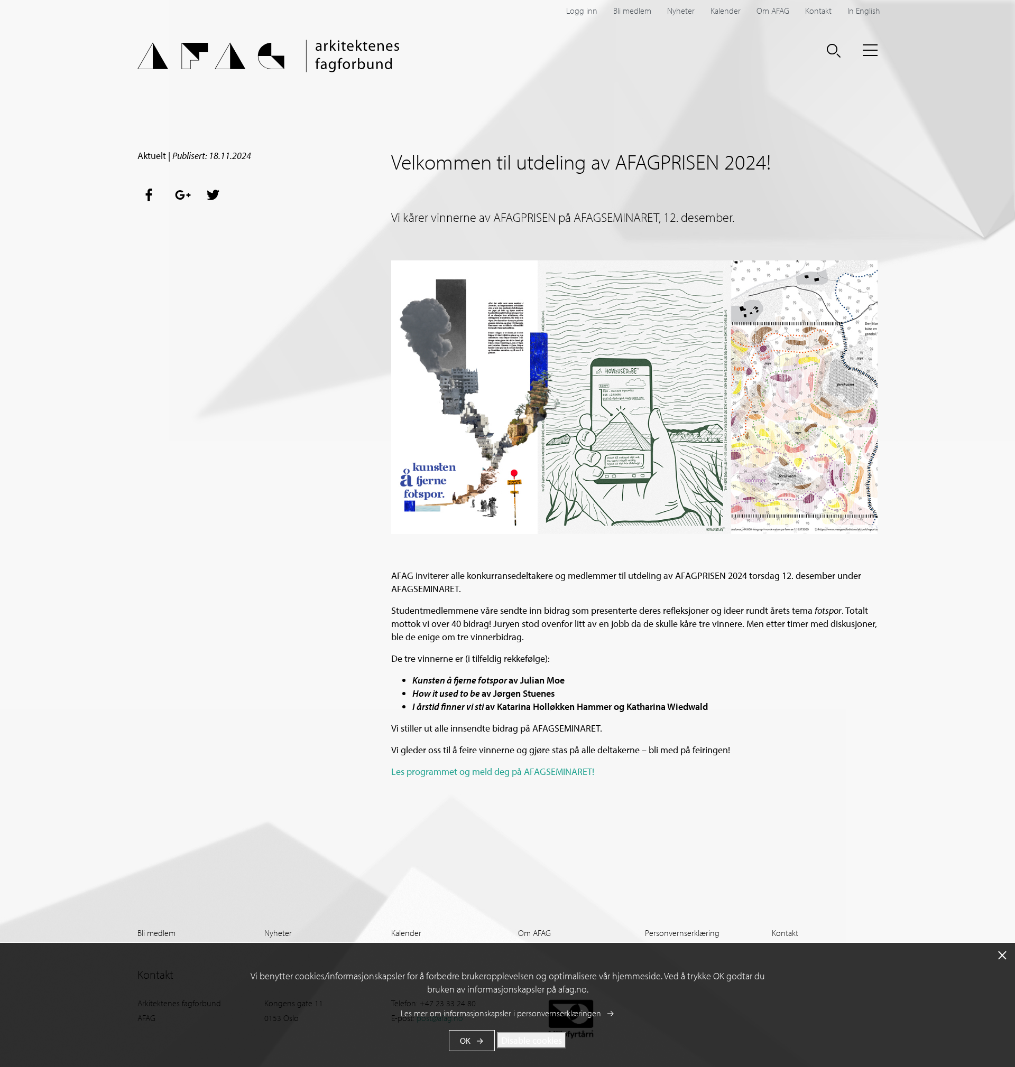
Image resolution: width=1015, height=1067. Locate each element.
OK (465, 1040)
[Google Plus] (183, 195)
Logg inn (581, 10)
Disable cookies (531, 1040)
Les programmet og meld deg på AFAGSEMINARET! (492, 771)
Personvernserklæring (682, 933)
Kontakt (818, 10)
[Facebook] (152, 195)
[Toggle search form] (834, 50)
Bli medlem (632, 10)
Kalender (725, 10)
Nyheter (681, 10)
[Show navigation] (870, 50)
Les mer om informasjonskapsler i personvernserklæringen (501, 1013)
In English (863, 10)
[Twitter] (213, 195)
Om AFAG (772, 10)
